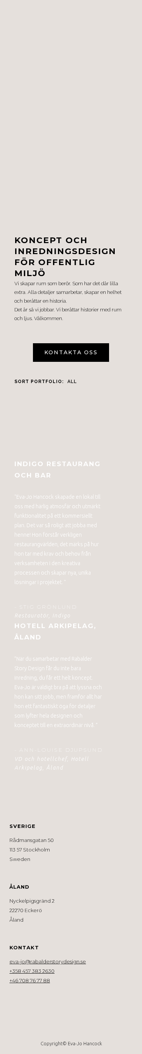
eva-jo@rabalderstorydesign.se (47, 961)
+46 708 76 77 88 (29, 980)
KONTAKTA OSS (71, 352)
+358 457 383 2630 (32, 971)
